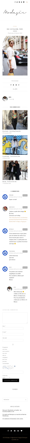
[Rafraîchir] (15, 366)
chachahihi (12, 251)
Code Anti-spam (5, 376)
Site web (4, 338)
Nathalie (11, 229)
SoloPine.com (15, 439)
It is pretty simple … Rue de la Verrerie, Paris (11, 156)
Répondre (25, 195)
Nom (4, 326)
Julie (10, 267)
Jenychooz (12, 207)
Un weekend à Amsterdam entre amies (12, 418)
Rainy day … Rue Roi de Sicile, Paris (9, 181)
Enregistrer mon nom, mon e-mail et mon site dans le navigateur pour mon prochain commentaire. (5, 355)
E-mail (4, 332)
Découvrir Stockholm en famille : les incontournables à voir (11, 410)
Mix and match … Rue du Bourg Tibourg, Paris (11, 131)
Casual (15, 26)
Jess (16, 89)
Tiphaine (11, 195)
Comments (15, 80)
